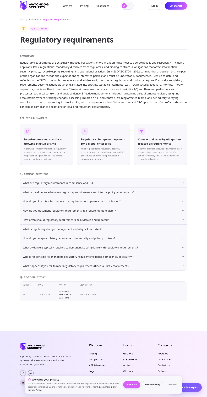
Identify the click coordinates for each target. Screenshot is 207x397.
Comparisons (96, 359)
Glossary (33, 19)
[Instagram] (23, 373)
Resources (102, 6)
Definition (27, 56)
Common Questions (36, 174)
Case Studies (165, 359)
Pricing (84, 6)
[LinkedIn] (31, 373)
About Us (163, 353)
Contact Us (164, 365)
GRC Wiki (128, 353)
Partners (67, 6)
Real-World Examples (33, 118)
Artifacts (127, 365)
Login (154, 5)
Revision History (35, 277)
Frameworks (130, 359)
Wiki (22, 19)
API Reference (96, 365)
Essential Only (152, 384)
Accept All (131, 384)
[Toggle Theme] (127, 6)
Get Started (175, 5)
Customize (172, 384)
